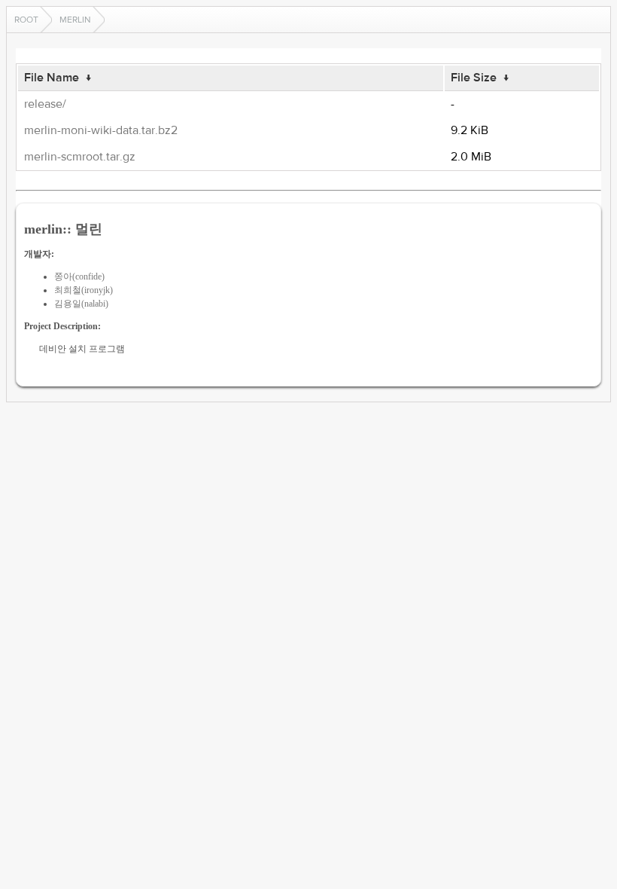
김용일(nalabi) (81, 303)
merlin (75, 20)
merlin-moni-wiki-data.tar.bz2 (101, 130)
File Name (51, 77)
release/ (45, 104)
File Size (474, 77)
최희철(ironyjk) (83, 290)
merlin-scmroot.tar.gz (79, 156)
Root (26, 20)
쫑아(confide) (79, 276)
